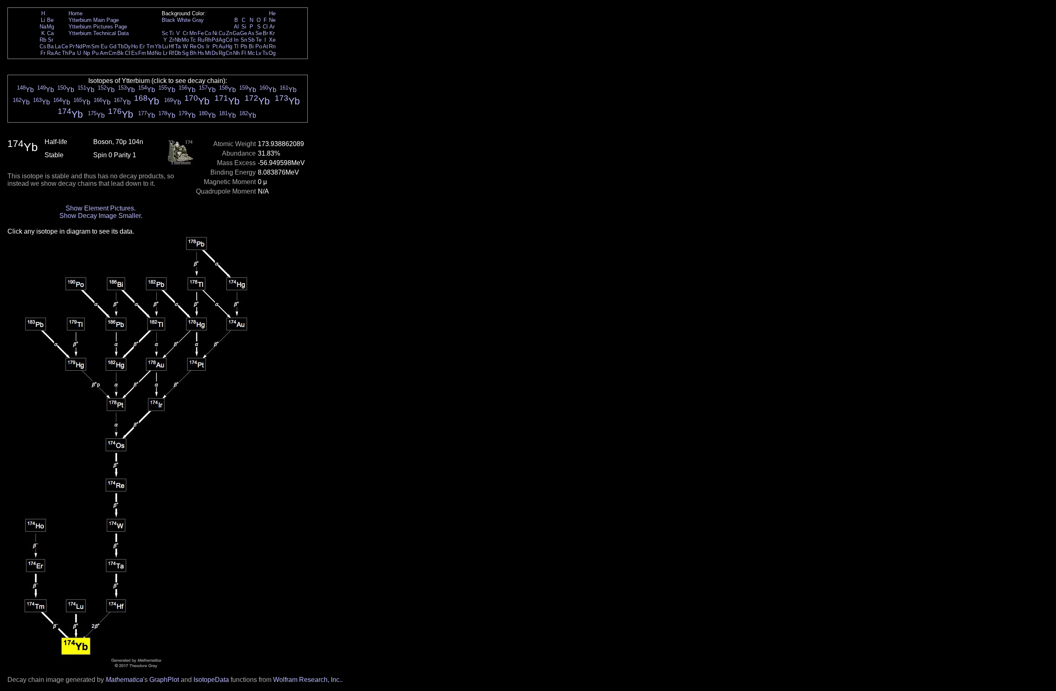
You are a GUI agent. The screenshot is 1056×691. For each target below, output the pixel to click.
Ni (214, 33)
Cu (222, 33)
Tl (236, 46)
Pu (95, 53)
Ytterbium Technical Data (98, 33)
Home (75, 13)
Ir (208, 46)
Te (259, 40)
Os (200, 46)
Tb (121, 46)
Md (150, 53)
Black (168, 20)
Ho (134, 46)
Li (43, 20)
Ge (243, 33)
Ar (272, 27)
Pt (215, 46)
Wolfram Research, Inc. (307, 679)
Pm (86, 46)
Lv (259, 53)
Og (272, 53)
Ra (50, 53)
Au (222, 46)
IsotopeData (211, 679)
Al (236, 27)
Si (243, 27)
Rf (171, 53)
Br (265, 33)
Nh (236, 53)
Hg (229, 46)
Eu (104, 46)
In (236, 40)
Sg (185, 53)
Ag (222, 40)
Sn (243, 40)
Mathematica (124, 679)
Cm (112, 53)
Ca (50, 33)
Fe (201, 33)
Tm (150, 46)
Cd (229, 40)
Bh (193, 53)
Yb (158, 46)
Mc (251, 53)
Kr (272, 33)
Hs (201, 53)
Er (142, 46)
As (251, 33)
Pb (243, 46)
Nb (177, 40)
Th (65, 53)
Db (177, 53)
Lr (165, 53)
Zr (171, 40)
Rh (208, 40)
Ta (178, 46)
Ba (50, 46)
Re (193, 46)
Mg (50, 27)
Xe (272, 40)
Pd (215, 40)
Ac (57, 53)
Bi (251, 46)
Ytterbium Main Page (93, 20)
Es (134, 53)
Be (50, 20)
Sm (95, 46)
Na (43, 27)
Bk (120, 53)
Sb (251, 40)
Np (86, 53)
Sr (50, 40)
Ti (171, 33)
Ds (215, 53)
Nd (78, 46)
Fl (243, 53)
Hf (171, 46)
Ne (272, 20)
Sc (165, 33)
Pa (71, 53)
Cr (185, 33)
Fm (142, 53)
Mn (193, 33)
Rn (272, 46)
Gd (112, 46)
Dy (127, 46)
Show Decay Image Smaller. (100, 215)
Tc (193, 40)
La (58, 46)
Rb (43, 40)
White (184, 20)
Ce (64, 46)
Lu (165, 46)
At (265, 46)
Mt (208, 53)
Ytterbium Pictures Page (97, 27)
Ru (201, 40)
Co (208, 33)
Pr (72, 46)
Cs (43, 46)
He (272, 13)
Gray (198, 20)
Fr (42, 53)
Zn (229, 33)
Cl (265, 27)
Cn (229, 53)
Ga (236, 33)
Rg (222, 53)
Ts (265, 53)
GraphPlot (164, 679)
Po (258, 46)
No (158, 53)
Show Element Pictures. (101, 208)
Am (104, 53)
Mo (185, 40)
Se (258, 33)
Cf (127, 53)
